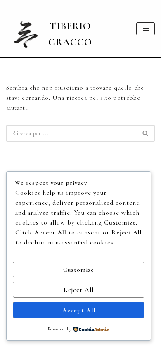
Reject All (79, 290)
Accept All (78, 310)
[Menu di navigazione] (145, 28)
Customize (78, 269)
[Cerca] (145, 133)
